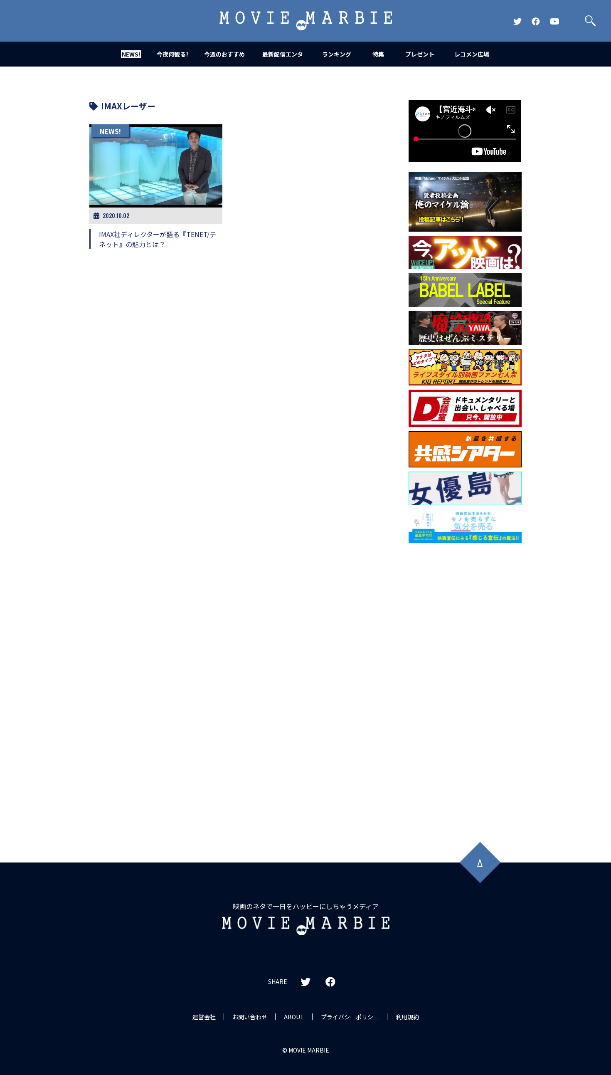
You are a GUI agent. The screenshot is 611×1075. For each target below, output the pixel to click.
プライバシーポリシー (350, 1017)
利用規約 (407, 1017)
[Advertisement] (465, 681)
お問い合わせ (249, 1017)
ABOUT (294, 1017)
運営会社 (204, 1017)
